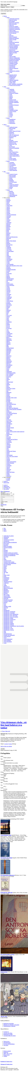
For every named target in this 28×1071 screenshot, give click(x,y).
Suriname (8, 438)
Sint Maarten (9, 423)
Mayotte (8, 353)
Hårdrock (11, 137)
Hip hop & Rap (12, 136)
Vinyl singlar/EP (13, 167)
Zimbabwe (8, 476)
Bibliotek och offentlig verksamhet (11, 1024)
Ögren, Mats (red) (6, 731)
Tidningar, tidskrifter (13, 80)
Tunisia (8, 452)
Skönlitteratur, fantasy (8, 620)
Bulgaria (8, 243)
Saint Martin (9, 406)
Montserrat (8, 362)
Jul (4, 573)
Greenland (8, 294)
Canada (8, 206)
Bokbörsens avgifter (8, 1034)
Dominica (8, 268)
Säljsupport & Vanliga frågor (6, 1064)
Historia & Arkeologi (14, 38)
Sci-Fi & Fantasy (13, 64)
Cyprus (8, 263)
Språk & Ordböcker (13, 68)
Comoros (8, 257)
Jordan (7, 320)
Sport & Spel (12, 67)
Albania (8, 208)
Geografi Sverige (7, 560)
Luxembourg (9, 336)
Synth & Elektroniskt (14, 154)
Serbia (7, 418)
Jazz (10, 139)
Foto (10, 34)
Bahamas (8, 223)
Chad (7, 252)
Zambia (8, 474)
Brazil (7, 239)
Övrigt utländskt (13, 159)
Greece (8, 293)
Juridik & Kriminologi (14, 44)
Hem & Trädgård (13, 37)
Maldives (8, 344)
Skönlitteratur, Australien (9, 613)
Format (8, 73)
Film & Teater (12, 30)
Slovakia (8, 425)
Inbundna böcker (13, 74)
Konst (4, 576)
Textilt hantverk (7, 636)
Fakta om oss (6, 1041)
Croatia (8, 261)
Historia (11, 97)
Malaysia (8, 342)
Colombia (8, 256)
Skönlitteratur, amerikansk (9, 611)
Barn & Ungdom (13, 20)
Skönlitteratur (12, 65)
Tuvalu (7, 457)
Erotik (10, 94)
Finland (8, 201)
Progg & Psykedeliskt (14, 148)
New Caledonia (9, 374)
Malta (7, 346)
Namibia (8, 367)
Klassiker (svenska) (13, 101)
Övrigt (10, 72)
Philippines (8, 392)
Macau (7, 337)
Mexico (8, 354)
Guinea (8, 299)
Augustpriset (6, 541)
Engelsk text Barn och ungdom (10, 552)
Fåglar (4, 559)
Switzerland (9, 442)
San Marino (9, 412)
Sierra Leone (9, 421)
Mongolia (8, 359)
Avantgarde (11, 90)
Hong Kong (9, 304)
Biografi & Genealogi (14, 22)
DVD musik (12, 163)
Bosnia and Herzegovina (12, 237)
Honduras (8, 303)
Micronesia (8, 355)
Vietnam (8, 470)
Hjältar (10, 98)
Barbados (8, 226)
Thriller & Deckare (13, 186)
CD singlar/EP (12, 165)
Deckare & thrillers (7, 547)
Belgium (8, 229)
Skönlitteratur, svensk (8, 628)
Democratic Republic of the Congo (14, 265)
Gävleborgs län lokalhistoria (9, 563)
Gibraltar (8, 291)
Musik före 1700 (13, 144)
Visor (10, 157)
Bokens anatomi (7, 1051)
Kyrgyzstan (9, 328)
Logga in (5, 481)
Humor (10, 41)
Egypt (7, 272)
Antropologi (6, 537)
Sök (2, 503)
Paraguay (8, 389)
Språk (4, 632)
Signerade (5, 607)
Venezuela (8, 469)
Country (11, 129)
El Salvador (9, 273)
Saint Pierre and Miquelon (12, 408)
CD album (11, 162)
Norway (8, 204)
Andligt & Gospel (13, 127)
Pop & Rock (12, 146)
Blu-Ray (11, 191)
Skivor (4, 124)
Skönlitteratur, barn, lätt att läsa (10, 615)
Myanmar (8, 366)
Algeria (8, 209)
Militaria (11, 54)
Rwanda (8, 401)
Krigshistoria (6, 577)
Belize (7, 230)
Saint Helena (9, 402)
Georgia (8, 289)
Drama (10, 178)
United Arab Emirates (11, 461)
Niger (7, 378)
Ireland (7, 311)
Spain (7, 435)
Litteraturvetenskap (13, 47)
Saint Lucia (8, 405)
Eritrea (7, 274)
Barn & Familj (12, 175)
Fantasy (11, 95)
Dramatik (5, 550)
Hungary (8, 306)
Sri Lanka (8, 436)
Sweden (8, 199)
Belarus (8, 227)
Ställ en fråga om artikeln (6, 746)
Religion (11, 107)
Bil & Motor (12, 21)
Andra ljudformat (13, 170)
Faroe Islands (9, 280)
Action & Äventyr (13, 174)
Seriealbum (11, 120)
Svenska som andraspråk (9, 635)
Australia (8, 220)
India (7, 308)
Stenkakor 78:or (12, 169)
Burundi (8, 246)
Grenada (8, 295)
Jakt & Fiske (12, 43)
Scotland (8, 416)
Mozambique (9, 365)
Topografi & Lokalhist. (14, 71)
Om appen (5, 1045)
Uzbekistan (8, 465)
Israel (7, 312)
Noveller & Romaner (14, 105)
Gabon (7, 286)
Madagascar (9, 340)
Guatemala (8, 298)
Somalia (8, 429)
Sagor (4, 605)
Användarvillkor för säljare (9, 1035)
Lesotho (8, 332)
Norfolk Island (9, 382)
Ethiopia (8, 277)
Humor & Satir (12, 99)
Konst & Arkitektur (13, 46)
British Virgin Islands (11, 240)
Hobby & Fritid (12, 39)
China (7, 255)
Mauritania (8, 350)
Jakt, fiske (5, 572)
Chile (7, 254)
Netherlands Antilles (11, 372)
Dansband (11, 132)
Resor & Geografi (13, 61)
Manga (10, 103)
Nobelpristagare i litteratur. (9, 1026)
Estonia (8, 276)
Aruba (7, 218)
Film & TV (11, 133)
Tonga (7, 449)
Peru (7, 391)
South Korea (9, 434)
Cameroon (8, 248)
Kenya (7, 323)
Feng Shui (5, 556)
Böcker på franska (7, 546)
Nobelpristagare (7, 597)
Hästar (4, 571)
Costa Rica (8, 260)
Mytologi (5, 593)
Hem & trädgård (7, 564)
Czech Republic (10, 264)
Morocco (8, 363)
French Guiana (9, 284)
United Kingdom (10, 463)
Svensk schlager (13, 153)
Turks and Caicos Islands (12, 456)
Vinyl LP (11, 166)
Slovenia (8, 426)
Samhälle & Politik (13, 63)
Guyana (8, 302)
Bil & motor (6, 543)
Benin (7, 231)
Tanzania (8, 446)
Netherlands (9, 371)
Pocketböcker (12, 77)
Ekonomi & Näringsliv (14, 27)
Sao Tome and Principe (11, 413)
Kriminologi (6, 579)
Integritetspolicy (7, 1042)
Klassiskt (11, 140)
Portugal (8, 396)
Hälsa (4, 569)
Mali (7, 345)
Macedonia (8, 338)
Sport (4, 631)
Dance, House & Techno (14, 131)
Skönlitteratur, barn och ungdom (10, 616)
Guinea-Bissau (9, 301)
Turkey (8, 453)
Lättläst (5, 585)
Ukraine (8, 460)
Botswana (8, 238)
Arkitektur (5, 538)
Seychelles (8, 419)
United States (9, 205)
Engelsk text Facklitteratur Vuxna (11, 554)
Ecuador (8, 270)
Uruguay (8, 464)
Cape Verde (9, 250)
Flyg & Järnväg (12, 33)
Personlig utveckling (8, 599)
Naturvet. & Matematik (14, 58)
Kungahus (5, 580)
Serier (4, 86)
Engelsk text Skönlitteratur (9, 555)
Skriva (4, 609)
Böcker (5, 16)
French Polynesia (10, 285)
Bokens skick (6, 1055)
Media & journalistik (8, 588)
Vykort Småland (7, 640)
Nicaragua (8, 376)
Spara (12, 7)
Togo (7, 448)
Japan (7, 318)
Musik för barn (12, 142)
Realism (11, 106)
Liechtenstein (9, 333)
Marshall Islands (10, 348)
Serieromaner (12, 123)
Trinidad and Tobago (11, 451)
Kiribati (8, 324)
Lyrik (4, 584)
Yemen (7, 473)
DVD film (11, 192)
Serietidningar (12, 119)
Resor (4, 603)
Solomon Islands (10, 427)
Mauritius (8, 351)
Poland (7, 395)
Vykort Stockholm (7, 641)
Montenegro (9, 361)
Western (11, 114)
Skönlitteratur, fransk (8, 622)
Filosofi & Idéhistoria (14, 31)
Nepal (7, 370)
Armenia (8, 217)
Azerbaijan (8, 222)
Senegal (8, 417)
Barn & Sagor (12, 91)
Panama (8, 387)
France (7, 282)
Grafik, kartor (12, 82)
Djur (4, 549)
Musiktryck (6, 592)
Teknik (10, 69)
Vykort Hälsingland (7, 639)
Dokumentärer (12, 176)
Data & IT (11, 25)
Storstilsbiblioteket (7, 633)
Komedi (11, 179)
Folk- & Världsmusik (14, 135)
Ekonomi (5, 551)
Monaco (8, 358)
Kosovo (8, 325)
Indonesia (8, 310)
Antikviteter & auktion (8, 535)
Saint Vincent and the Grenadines (13, 409)
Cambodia (8, 247)
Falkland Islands (10, 278)
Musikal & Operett (13, 141)
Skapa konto (6, 482)
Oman (7, 383)
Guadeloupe (9, 297)
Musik (10, 55)
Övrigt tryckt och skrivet (14, 85)
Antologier (11, 89)
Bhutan (8, 234)
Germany (8, 290)
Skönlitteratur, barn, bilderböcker (10, 614)
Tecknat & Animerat (13, 184)
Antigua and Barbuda (11, 214)
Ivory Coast (9, 315)
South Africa (9, 430)
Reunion (8, 399)
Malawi (8, 341)
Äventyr (11, 115)
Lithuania (8, 335)
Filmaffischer (12, 196)
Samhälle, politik (7, 606)
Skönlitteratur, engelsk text (9, 619)
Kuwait (8, 327)
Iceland (8, 307)
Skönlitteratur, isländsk (8, 623)
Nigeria (8, 379)
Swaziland (8, 440)
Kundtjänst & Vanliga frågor (6, 1061)
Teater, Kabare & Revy (14, 156)
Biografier (5, 545)
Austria (8, 221)
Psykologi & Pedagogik (14, 59)
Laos (7, 329)
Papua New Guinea (10, 388)
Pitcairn (8, 393)
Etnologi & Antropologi (14, 29)
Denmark (8, 200)
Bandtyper (5, 1052)
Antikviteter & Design (14, 18)
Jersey (7, 319)
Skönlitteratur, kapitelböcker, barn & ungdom (13, 626)
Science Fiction (12, 111)
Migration (5, 589)
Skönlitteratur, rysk (7, 627)
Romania (8, 400)
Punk (10, 149)
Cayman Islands (10, 251)
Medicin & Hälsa (13, 52)
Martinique (8, 349)
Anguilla (8, 213)
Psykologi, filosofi (7, 601)
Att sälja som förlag (7, 1033)
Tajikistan (8, 444)
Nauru (7, 368)
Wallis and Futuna (10, 472)
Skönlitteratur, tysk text (8, 630)
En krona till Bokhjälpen (9, 1044)
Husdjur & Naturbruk (14, 42)
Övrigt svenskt (12, 158)
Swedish (8, 478)
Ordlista (5, 1056)
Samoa (7, 410)
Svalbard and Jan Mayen (12, 439)
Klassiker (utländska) (14, 102)
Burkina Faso (9, 244)
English (8, 480)
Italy (7, 314)
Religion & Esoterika (14, 60)
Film (4, 171)
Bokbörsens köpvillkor (8, 1023)
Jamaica (8, 316)
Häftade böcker (12, 76)
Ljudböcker (11, 78)
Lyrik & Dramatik (13, 48)
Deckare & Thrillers (13, 26)
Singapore (8, 422)
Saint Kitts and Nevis (11, 404)
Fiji (7, 281)
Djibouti (8, 267)
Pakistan (8, 384)
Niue (7, 380)
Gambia (8, 287)
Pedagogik (5, 598)
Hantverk (11, 35)
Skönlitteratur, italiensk (8, 624)
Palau (7, 385)
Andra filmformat (13, 195)
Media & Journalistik (14, 51)
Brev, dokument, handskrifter (15, 84)
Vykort (5, 637)
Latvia (7, 331)
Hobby (5, 567)
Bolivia (8, 235)
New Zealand (9, 375)
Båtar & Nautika (13, 24)
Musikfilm (11, 180)
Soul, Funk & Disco (13, 152)
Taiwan (8, 443)
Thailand (8, 447)
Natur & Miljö (12, 56)
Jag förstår (3, 13)
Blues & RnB (12, 128)
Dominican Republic (11, 269)
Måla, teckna (6, 594)
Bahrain (8, 225)
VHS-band (11, 193)
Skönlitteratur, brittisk (8, 618)
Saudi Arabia (9, 414)
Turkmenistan (9, 455)
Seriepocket (12, 122)
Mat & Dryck (12, 50)
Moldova (8, 357)
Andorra (8, 210)
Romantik (11, 108)
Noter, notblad (12, 81)
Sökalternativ (4, 504)
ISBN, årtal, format (7, 1053)
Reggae (11, 150)
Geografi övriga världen (8, 562)
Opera (10, 145)
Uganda (8, 459)
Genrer (7, 17)
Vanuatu (8, 466)
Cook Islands (9, 259)
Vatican (8, 468)
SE (4, 487)
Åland (7, 203)
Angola (8, 212)
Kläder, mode (6, 575)
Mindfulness (6, 590)
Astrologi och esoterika (8, 539)
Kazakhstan (9, 321)
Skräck (10, 112)
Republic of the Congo (11, 397)
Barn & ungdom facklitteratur (10, 542)
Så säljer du (6, 1031)
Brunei (7, 242)
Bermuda (8, 233)
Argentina (8, 216)
